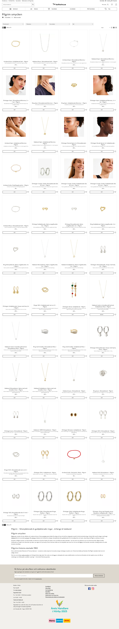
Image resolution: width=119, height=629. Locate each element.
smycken (44, 536)
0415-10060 (18, 590)
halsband (13, 538)
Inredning (109, 0)
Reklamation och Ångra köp (51, 595)
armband (27, 538)
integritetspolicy (38, 579)
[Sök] (33, 4)
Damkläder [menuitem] (54, 9)
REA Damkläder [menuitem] (91, 9)
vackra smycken (25, 555)
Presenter (115, 0)
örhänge (34, 538)
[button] (13, 9)
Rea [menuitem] (109, 9)
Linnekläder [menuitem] (72, 9)
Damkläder (102, 0)
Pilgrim (12, 536)
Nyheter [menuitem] (36, 9)
